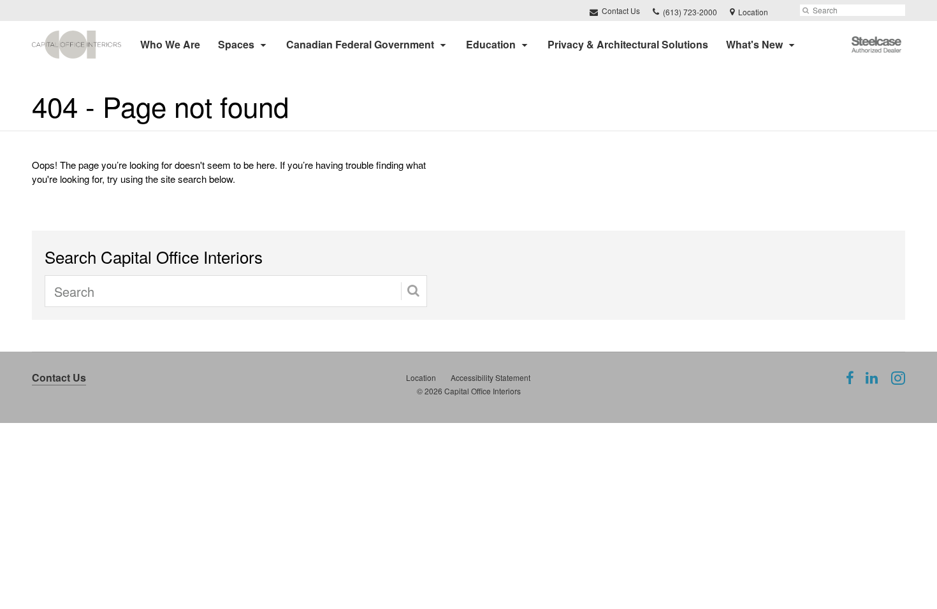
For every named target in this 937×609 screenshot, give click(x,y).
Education (491, 44)
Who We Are (170, 44)
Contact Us (620, 10)
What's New (754, 44)
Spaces (236, 44)
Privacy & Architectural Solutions (628, 44)
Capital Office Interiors (482, 390)
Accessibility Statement (490, 377)
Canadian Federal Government (360, 44)
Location (421, 377)
